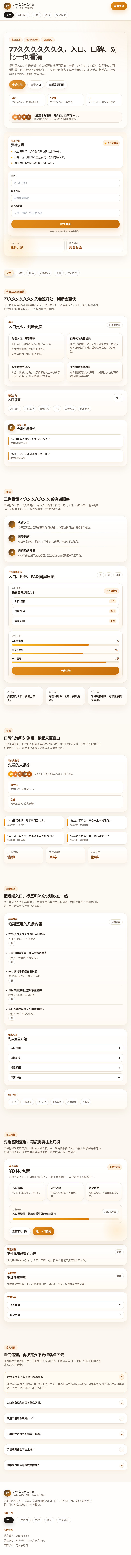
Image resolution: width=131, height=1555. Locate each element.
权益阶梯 (71, 1102)
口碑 (36, 15)
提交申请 (65, 224)
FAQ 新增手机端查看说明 (22, 971)
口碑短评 (29, 408)
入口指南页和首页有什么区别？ (65, 1402)
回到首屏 (65, 1305)
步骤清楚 (27, 1102)
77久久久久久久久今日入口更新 (26, 934)
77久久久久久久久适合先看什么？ (65, 1377)
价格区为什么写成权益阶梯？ (65, 1465)
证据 (31, 272)
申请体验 (119, 6)
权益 (58, 272)
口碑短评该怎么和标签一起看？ (65, 1434)
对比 (47, 15)
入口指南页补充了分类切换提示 (26, 1009)
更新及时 (56, 1102)
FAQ (57, 408)
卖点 (8, 272)
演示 (20, 272)
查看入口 (36, 84)
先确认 (85, 1102)
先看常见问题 (56, 84)
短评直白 (42, 1102)
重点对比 (44, 408)
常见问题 (61, 15)
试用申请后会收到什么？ (65, 1418)
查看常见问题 (19, 1231)
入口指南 (22, 15)
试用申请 (84, 408)
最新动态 (45, 272)
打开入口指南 (43, 1231)
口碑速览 (65, 1057)
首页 (8, 15)
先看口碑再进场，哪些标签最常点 (27, 952)
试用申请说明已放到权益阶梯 (25, 990)
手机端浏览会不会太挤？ (65, 1449)
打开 (118, 398)
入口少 (13, 1102)
